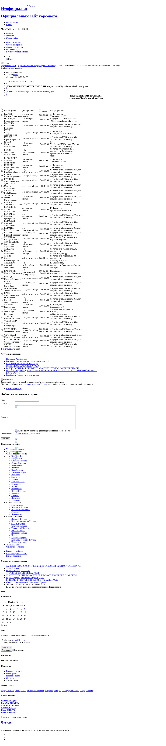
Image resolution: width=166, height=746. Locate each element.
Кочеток (15, 496)
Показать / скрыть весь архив (14, 717)
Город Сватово (7, 691)
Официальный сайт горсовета (29, 16)
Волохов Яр (16, 456)
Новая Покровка (18, 491)
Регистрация (11, 673)
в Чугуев (49, 691)
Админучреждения (14, 47)
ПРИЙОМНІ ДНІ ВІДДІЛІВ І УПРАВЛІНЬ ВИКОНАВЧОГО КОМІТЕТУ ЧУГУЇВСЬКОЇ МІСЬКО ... (51, 370)
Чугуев (6, 722)
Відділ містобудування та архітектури (22, 375)
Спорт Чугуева (18, 523)
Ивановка (15, 475)
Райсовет (15, 512)
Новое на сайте (13, 676)
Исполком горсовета (20, 509)
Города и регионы (19, 542)
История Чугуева (13, 49)
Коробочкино (17, 470)
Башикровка (20, 691)
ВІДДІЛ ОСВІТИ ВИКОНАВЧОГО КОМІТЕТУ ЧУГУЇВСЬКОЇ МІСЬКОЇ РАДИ (42, 368)
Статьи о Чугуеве (19, 526)
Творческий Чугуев (20, 528)
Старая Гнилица (18, 463)
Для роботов (16, 514)
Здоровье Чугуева (19, 537)
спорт (82, 691)
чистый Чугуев (18, 640)
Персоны (15, 535)
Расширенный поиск (15, 551)
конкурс (57, 691)
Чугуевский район (14, 45)
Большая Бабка (18, 482)
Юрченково (16, 458)
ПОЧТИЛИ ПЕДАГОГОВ (18, 570)
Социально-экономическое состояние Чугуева (26, 582)
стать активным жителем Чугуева (32, 384)
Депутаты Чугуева (19, 507)
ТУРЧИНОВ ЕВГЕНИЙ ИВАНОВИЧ (23, 573)
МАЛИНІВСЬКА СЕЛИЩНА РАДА (22, 366)
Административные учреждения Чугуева (36, 65)
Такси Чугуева (12, 568)
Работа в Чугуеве (13, 373)
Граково (14, 479)
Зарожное (15, 477)
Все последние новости (16, 553)
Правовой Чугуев (19, 533)
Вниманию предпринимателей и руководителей (27, 361)
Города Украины (13, 556)
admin (15, 75)
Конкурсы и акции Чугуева (23, 540)
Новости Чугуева (14, 42)
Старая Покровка (19, 461)
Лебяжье (15, 468)
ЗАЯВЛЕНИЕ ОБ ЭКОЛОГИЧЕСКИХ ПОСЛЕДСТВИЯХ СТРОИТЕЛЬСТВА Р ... (43, 566)
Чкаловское (16, 489)
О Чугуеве (31, 6)
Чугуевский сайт (8, 65)
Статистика (11, 678)
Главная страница (14, 671)
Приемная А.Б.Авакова (16, 359)
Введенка (15, 498)
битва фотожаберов (35, 691)
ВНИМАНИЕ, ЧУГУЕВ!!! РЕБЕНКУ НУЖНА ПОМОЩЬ (32, 580)
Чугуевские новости (15, 449)
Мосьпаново (16, 465)
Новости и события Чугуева (23, 521)
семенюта (74, 691)
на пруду (65, 691)
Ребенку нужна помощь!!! (17, 52)
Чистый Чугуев (18, 530)
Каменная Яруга (18, 472)
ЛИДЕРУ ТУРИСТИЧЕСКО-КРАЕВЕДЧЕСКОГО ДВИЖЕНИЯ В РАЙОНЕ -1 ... (42, 575)
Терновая (15, 500)
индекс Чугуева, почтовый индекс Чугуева (25, 577)
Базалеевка (16, 484)
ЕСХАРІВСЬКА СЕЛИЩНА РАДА (22, 363)
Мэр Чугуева (17, 505)
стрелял (89, 691)
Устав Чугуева (12, 544)
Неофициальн (14, 8)
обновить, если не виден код (27, 433)
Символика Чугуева (15, 547)
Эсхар (14, 486)
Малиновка (16, 493)
